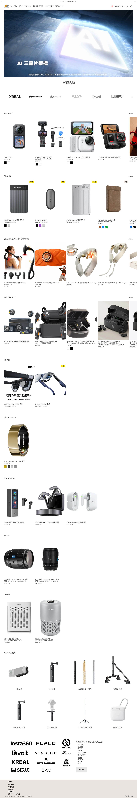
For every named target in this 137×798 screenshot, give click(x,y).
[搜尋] (11, 6)
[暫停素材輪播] (63, 75)
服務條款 (11, 789)
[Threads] (132, 796)
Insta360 (8, 113)
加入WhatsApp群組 (14, 794)
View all (131, 113)
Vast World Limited (13, 796)
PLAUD (7, 176)
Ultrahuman (10, 417)
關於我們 (11, 784)
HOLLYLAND (10, 297)
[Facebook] (126, 796)
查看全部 (130, 239)
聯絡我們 (11, 787)
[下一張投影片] (130, 43)
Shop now (81, 769)
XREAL (7, 360)
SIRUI (6, 535)
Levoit (7, 594)
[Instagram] (129, 796)
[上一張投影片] (6, 43)
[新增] (31, 278)
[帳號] (127, 6)
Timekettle (9, 478)
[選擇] (31, 153)
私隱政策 (11, 791)
